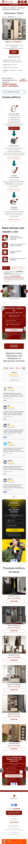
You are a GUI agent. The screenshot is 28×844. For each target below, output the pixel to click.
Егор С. (9, 442)
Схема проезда (14, 822)
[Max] (15, 561)
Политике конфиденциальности (14, 534)
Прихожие (12, 8)
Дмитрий (10, 478)
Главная (4, 8)
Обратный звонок (14, 812)
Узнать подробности (23, 80)
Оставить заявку (14, 128)
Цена (5, 268)
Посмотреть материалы (14, 346)
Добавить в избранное (14, 825)
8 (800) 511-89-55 (15, 117)
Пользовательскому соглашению (14, 535)
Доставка (14, 268)
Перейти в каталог (14, 219)
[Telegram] (13, 561)
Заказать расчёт (14, 52)
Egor (9, 424)
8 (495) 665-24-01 (15, 120)
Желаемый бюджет (15, 324)
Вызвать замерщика (14, 158)
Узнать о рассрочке (14, 189)
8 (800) (14, 809)
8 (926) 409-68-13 (15, 122)
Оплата (21, 268)
